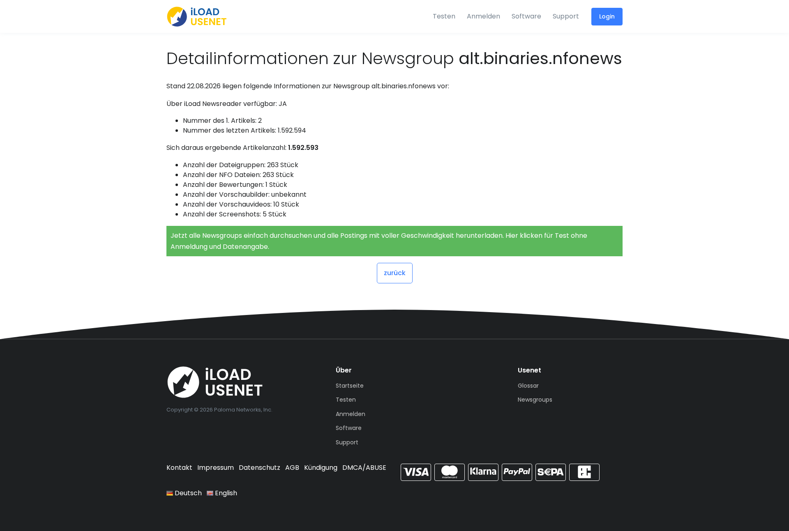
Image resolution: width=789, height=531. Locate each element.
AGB (292, 467)
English (225, 493)
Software (526, 16)
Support (566, 16)
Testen (444, 16)
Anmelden (483, 16)
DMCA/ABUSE (364, 467)
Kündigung (320, 467)
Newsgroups (535, 399)
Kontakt (179, 467)
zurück (395, 273)
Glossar (528, 386)
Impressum (215, 467)
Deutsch (187, 493)
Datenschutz (259, 467)
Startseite (350, 386)
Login (607, 16)
